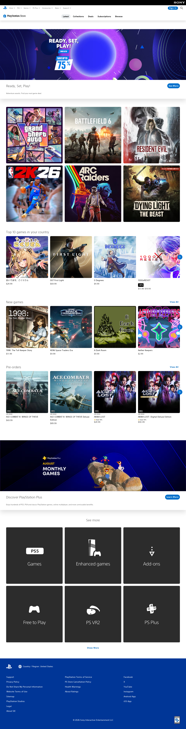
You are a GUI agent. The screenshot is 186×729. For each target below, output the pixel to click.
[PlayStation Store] (15, 16)
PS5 (18, 8)
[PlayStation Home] (5, 8)
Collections (78, 16)
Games (26, 8)
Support (66, 8)
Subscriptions (104, 16)
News (57, 8)
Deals (90, 16)
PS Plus (35, 8)
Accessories (46, 8)
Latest (66, 16)
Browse (118, 16)
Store (11, 8)
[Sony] (179, 4)
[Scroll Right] (179, 257)
